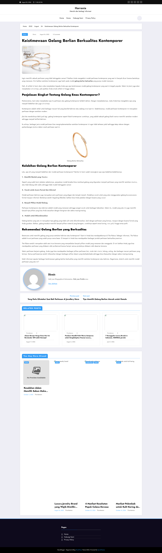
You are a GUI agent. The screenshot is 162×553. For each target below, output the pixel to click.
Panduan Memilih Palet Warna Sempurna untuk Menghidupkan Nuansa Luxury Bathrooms (79, 337)
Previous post (74, 296)
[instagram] (138, 2)
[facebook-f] (129, 2)
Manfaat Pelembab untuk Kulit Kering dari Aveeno (96, 505)
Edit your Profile (79, 279)
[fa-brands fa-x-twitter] (132, 2)
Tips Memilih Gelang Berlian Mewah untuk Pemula (105, 299)
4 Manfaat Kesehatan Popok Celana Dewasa (65, 505)
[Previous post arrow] (22, 297)
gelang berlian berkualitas (84, 81)
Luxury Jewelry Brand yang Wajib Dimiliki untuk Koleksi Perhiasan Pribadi (34, 505)
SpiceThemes (101, 550)
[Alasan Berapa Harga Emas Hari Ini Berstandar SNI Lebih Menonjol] (40, 323)
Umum (25, 362)
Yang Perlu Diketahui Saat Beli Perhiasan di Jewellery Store (53, 299)
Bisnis (25, 34)
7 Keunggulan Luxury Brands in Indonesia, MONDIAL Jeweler (116, 337)
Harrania (80, 8)
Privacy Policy (90, 18)
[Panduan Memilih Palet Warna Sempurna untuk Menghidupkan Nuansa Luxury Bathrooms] (81, 323)
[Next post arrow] (139, 297)
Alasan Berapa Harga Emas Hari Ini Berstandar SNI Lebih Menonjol (37, 337)
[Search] (133, 18)
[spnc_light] (139, 18)
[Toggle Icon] (21, 18)
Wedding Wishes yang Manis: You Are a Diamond (127, 505)
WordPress (79, 550)
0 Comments (56, 34)
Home (62, 18)
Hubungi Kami (78, 18)
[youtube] (141, 2)
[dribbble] (135, 2)
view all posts (52, 283)
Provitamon (29, 333)
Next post (86, 296)
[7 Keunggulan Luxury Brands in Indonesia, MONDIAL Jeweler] (121, 323)
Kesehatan (57, 362)
